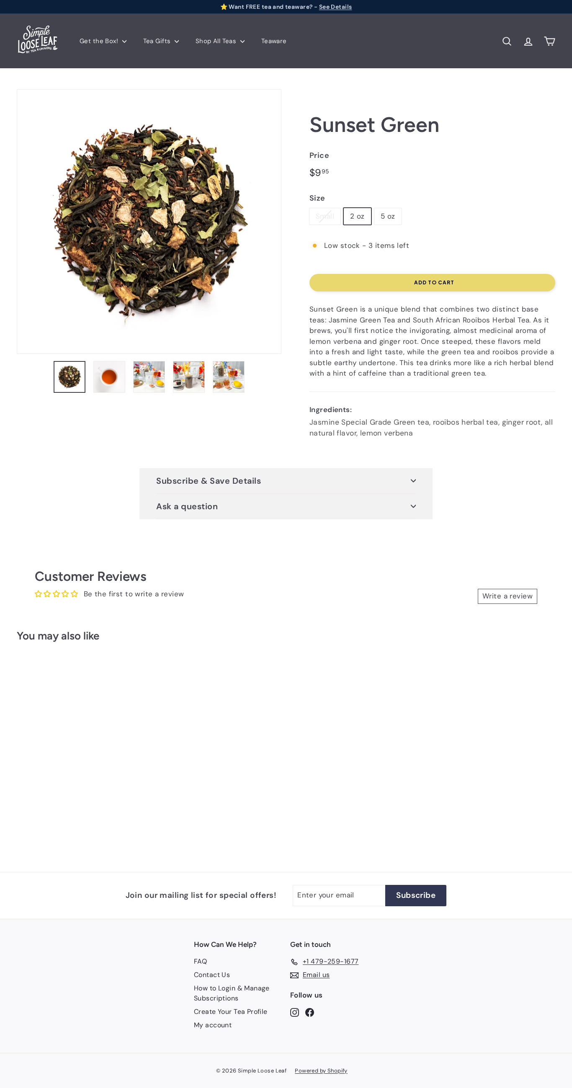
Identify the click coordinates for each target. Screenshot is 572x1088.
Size (317, 198)
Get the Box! (100, 41)
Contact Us (212, 974)
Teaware (274, 41)
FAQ (200, 961)
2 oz (357, 216)
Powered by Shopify (321, 1070)
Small (325, 216)
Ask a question (187, 506)
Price (319, 155)
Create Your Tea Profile (231, 1011)
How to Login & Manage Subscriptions (232, 993)
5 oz (388, 216)
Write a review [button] (507, 596)
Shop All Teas (217, 41)
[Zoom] (149, 221)
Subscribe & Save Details (208, 480)
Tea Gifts (158, 41)
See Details (335, 6)
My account (213, 1025)
